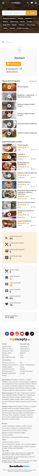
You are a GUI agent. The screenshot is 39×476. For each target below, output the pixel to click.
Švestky (29, 21)
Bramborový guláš (7, 410)
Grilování (22, 25)
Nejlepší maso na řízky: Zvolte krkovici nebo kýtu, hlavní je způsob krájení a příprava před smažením (19, 461)
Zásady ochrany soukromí (10, 365)
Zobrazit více (33, 81)
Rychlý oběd (28, 417)
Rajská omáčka (24, 408)
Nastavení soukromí (8, 362)
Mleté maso (25, 393)
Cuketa (5, 28)
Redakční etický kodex (9, 373)
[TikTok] (32, 334)
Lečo (9, 417)
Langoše (23, 415)
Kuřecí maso (14, 21)
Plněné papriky (22, 87)
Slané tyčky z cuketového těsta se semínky (15, 437)
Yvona (19, 169)
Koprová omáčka (17, 412)
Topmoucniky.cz (25, 348)
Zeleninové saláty (13, 401)
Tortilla (21, 382)
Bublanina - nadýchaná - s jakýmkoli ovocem (26, 96)
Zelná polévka (20, 388)
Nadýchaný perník (17, 417)
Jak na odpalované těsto (9, 384)
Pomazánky (14, 379)
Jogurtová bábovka (24, 221)
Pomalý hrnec (22, 395)
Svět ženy (5, 355)
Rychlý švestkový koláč (26, 202)
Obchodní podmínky (8, 369)
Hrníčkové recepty (23, 28)
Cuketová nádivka (7, 435)
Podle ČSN (6, 25)
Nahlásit (22, 369)
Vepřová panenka (20, 390)
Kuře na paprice (14, 415)
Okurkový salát (6, 412)
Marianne (23, 353)
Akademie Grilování (9, 18)
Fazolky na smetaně (29, 406)
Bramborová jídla (11, 395)
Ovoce (4, 403)
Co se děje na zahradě (10, 386)
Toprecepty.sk (24, 346)
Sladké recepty (15, 399)
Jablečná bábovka (24, 182)
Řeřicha (34, 384)
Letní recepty (31, 25)
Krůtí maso (17, 393)
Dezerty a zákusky (30, 382)
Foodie (22, 367)
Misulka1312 (21, 217)
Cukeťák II (21, 154)
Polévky (5, 21)
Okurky (22, 21)
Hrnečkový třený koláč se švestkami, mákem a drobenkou (26, 192)
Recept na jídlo (6, 346)
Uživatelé (9, 42)
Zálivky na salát (30, 388)
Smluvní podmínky (7, 371)
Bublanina (5, 419)
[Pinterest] (12, 334)
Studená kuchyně (26, 401)
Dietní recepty (25, 399)
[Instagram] (17, 334)
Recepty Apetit (6, 353)
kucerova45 (21, 177)
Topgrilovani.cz (24, 351)
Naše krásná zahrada (8, 357)
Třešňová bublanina (8, 390)
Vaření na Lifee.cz (7, 348)
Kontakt (22, 373)
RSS (21, 362)
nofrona (19, 225)
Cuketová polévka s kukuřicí (10, 442)
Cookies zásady (7, 367)
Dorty (34, 401)
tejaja (19, 149)
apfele (19, 207)
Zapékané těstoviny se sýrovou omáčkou (15, 430)
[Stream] (27, 334)
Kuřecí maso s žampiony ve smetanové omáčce (16, 428)
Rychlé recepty (15, 397)
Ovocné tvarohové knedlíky (10, 408)
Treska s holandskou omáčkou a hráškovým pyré (17, 426)
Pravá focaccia (29, 386)
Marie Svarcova (22, 198)
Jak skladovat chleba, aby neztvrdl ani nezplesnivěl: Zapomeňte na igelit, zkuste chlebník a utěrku (18, 453)
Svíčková (20, 386)
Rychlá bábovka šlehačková (23, 163)
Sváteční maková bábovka (27, 124)
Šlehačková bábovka (8, 388)
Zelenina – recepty (25, 379)
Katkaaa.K (20, 159)
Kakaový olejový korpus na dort (26, 105)
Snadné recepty (26, 397)
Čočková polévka (28, 410)
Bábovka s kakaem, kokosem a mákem (14, 432)
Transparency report (26, 371)
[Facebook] (7, 334)
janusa (19, 186)
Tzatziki (29, 390)
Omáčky (20, 18)
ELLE (21, 355)
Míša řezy (5, 415)
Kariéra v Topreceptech (27, 365)
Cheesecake (18, 410)
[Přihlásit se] (36, 3)
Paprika (14, 25)
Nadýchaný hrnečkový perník (25, 211)
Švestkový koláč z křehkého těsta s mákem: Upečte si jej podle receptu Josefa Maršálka (19, 447)
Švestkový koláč (14, 419)
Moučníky (28, 18)
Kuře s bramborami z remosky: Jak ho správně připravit (19, 444)
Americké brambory (24, 384)
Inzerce (4, 375)
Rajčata (12, 28)
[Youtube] (22, 334)
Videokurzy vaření (7, 351)
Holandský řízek (29, 412)
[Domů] (3, 42)
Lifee (21, 357)
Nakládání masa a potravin (10, 382)
